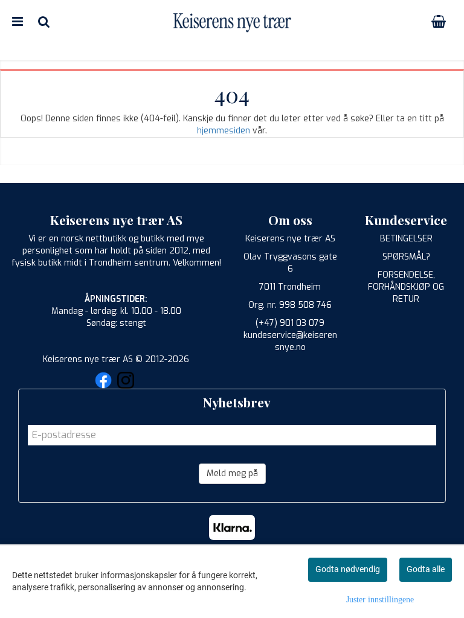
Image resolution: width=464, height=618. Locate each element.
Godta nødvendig (347, 569)
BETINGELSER (406, 238)
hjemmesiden (223, 130)
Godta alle (426, 569)
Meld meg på (232, 473)
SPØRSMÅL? (406, 257)
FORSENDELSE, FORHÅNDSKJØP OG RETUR (406, 287)
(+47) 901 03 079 (290, 323)
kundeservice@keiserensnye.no (290, 341)
